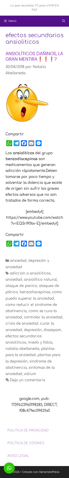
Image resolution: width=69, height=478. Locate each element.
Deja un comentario (27, 380)
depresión (33, 330)
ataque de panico (21, 286)
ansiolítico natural (40, 279)
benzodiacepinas (35, 292)
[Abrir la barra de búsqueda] (63, 21)
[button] (9, 468)
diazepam (52, 330)
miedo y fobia (40, 342)
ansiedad (18, 261)
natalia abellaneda (22, 349)
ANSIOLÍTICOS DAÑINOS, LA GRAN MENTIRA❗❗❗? (34, 56)
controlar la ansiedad (43, 317)
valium (30, 374)
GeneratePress (49, 472)
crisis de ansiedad (22, 323)
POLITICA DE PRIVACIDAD (28, 430)
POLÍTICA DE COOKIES (25, 443)
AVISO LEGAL (18, 456)
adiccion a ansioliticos (30, 273)
